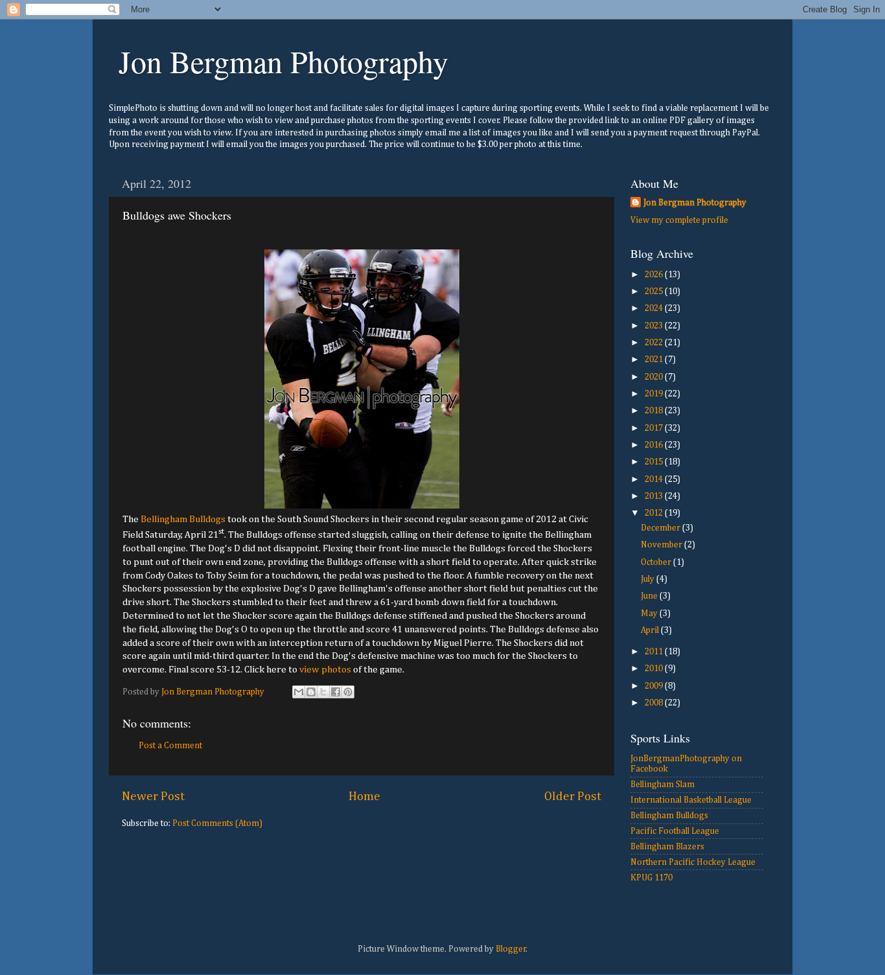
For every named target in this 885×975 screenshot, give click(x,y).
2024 (655, 308)
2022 (655, 342)
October (657, 562)
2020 (655, 377)
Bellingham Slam (662, 784)
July (648, 579)
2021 (655, 359)
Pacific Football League (674, 831)
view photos (325, 669)
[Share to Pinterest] (347, 691)
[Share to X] (323, 691)
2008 (655, 702)
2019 (655, 393)
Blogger (511, 949)
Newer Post (153, 796)
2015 (655, 461)
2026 (655, 274)
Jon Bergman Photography (283, 61)
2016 (655, 445)
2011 (655, 651)
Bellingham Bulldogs (183, 519)
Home (364, 796)
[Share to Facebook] (335, 691)
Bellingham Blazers (667, 846)
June (650, 596)
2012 (655, 513)
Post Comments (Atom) (217, 823)
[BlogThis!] (311, 691)
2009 (655, 686)
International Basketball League (691, 800)
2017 (655, 428)
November (662, 544)
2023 (655, 325)
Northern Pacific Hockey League (692, 862)
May (650, 613)
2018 (655, 410)
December (661, 528)
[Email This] (298, 691)
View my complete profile (679, 220)
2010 (655, 668)
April (651, 630)
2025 (655, 291)
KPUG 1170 (651, 877)
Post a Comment (170, 745)
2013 (655, 496)
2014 (655, 479)
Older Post (572, 796)
